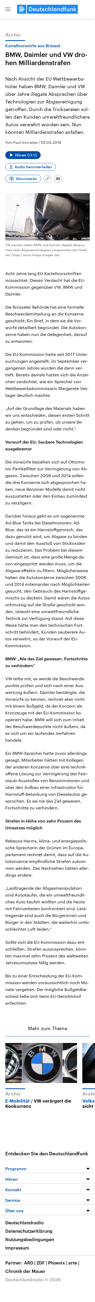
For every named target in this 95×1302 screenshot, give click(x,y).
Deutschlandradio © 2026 (33, 1279)
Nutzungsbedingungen (29, 1239)
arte (73, 1262)
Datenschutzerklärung (29, 1231)
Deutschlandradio (24, 1222)
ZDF (41, 1262)
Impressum (17, 1247)
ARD (29, 1262)
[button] (8, 9)
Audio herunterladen (33, 167)
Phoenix (57, 1262)
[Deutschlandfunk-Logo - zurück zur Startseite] (47, 9)
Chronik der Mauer (25, 1271)
